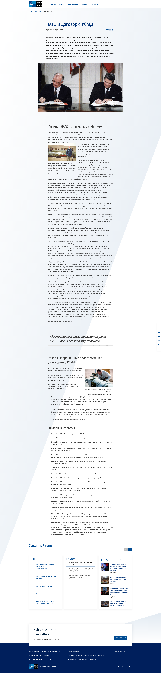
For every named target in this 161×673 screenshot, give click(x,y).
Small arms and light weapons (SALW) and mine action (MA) (45, 602)
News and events (73, 4)
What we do (62, 4)
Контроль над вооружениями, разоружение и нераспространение (45, 566)
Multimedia (84, 4)
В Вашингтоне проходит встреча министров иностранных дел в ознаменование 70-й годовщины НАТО (119, 591)
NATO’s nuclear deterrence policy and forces (46, 577)
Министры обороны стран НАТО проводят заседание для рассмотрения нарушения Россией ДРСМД (118, 604)
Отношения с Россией (42, 594)
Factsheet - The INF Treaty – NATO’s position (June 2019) (80, 563)
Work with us (94, 4)
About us (53, 4)
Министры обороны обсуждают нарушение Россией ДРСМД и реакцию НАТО (118, 579)
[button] (119, 4)
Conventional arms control (44, 586)
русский (109, 30)
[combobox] (119, 4)
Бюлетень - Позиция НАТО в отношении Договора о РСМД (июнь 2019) (79, 577)
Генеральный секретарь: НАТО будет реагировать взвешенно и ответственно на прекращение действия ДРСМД (118, 567)
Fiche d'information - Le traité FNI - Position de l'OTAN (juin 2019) (81, 570)
